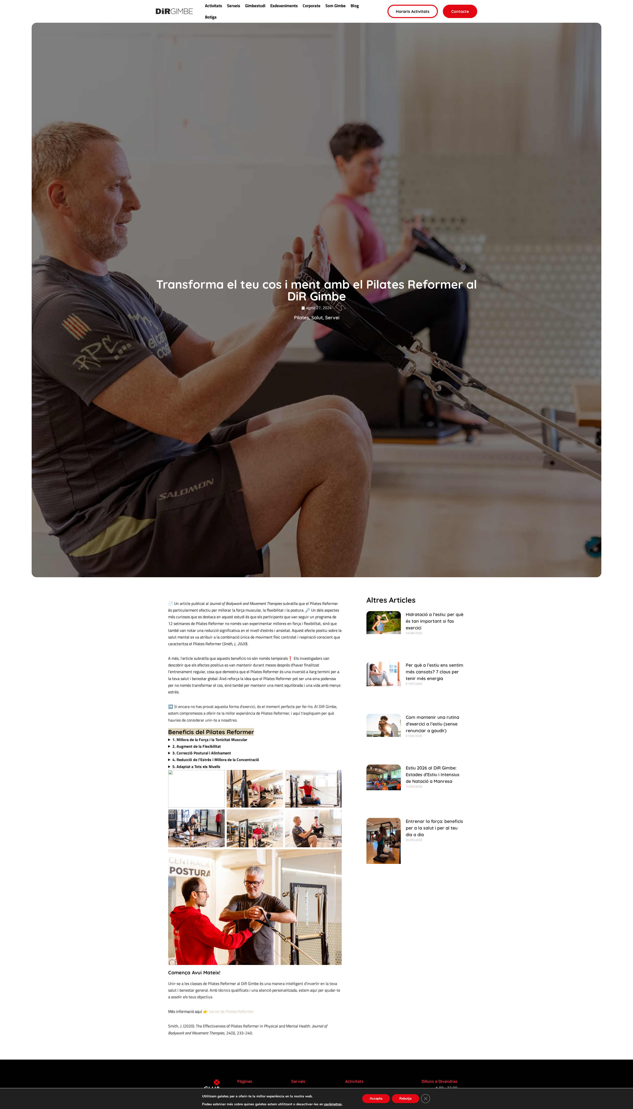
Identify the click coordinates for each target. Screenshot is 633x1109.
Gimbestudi (255, 5)
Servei (332, 317)
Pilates (301, 317)
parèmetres (333, 1104)
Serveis (233, 5)
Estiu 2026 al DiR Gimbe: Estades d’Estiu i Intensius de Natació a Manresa (432, 774)
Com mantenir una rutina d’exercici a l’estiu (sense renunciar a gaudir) (432, 723)
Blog (355, 5)
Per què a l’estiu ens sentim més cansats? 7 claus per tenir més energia (434, 671)
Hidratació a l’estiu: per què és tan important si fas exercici (434, 621)
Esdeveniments (284, 5)
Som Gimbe (335, 5)
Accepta (376, 1098)
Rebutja (405, 1098)
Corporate (311, 5)
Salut (317, 317)
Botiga (211, 17)
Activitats (213, 5)
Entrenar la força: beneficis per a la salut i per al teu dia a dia (434, 827)
